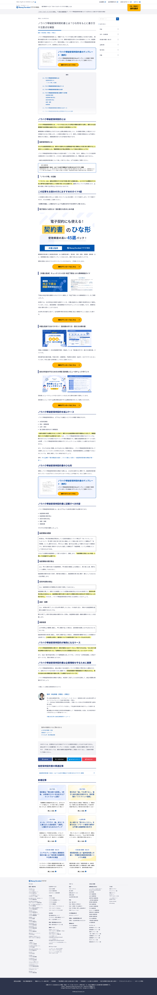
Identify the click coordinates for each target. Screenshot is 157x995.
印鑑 (101, 55)
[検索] (117, 18)
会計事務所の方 (112, 2)
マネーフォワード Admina (54, 908)
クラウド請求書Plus (33, 911)
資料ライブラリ (112, 888)
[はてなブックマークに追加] (74, 759)
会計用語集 (91, 892)
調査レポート (112, 893)
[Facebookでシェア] (45, 759)
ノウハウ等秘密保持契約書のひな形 (53, 89)
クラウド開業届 (52, 904)
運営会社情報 (17, 981)
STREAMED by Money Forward (55, 936)
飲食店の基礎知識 (93, 914)
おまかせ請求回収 (53, 890)
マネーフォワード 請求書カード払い (57, 930)
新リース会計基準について (55, 919)
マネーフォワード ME (114, 895)
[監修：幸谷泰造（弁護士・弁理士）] (41, 705)
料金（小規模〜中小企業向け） (76, 906)
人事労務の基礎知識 (93, 900)
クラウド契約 (52, 898)
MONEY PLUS (113, 898)
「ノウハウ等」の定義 (51, 82)
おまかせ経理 (52, 888)
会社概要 (101, 2)
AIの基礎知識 (92, 922)
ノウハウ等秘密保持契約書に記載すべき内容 (55, 93)
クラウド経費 (32, 918)
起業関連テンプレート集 (94, 937)
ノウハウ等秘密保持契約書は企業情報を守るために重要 (58, 111)
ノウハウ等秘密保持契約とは (51, 78)
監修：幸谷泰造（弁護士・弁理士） (47, 33)
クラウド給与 (32, 953)
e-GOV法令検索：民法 (47, 730)
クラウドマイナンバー (34, 962)
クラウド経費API (72, 927)
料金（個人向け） (73, 902)
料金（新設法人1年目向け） (75, 904)
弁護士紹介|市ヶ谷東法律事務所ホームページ (58, 716)
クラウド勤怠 (34, 946)
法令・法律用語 (104, 34)
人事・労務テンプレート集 (95, 933)
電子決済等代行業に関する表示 (108, 981)
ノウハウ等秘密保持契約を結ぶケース (54, 86)
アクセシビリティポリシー (126, 981)
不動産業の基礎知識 (93, 920)
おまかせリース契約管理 (54, 893)
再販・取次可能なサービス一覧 (56, 924)
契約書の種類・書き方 (105, 39)
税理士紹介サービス (73, 893)
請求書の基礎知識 (93, 902)
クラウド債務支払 (33, 921)
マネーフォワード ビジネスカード (56, 906)
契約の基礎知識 (62, 11)
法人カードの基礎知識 (94, 910)
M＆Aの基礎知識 (92, 918)
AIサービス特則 (139, 981)
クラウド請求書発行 (36, 908)
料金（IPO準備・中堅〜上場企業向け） (77, 908)
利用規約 (53, 981)
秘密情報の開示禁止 (50, 97)
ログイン (136, 2)
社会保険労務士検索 (73, 897)
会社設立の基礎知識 (93, 906)
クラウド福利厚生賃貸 (34, 965)
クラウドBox (34, 934)
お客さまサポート (125, 2)
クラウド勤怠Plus (35, 949)
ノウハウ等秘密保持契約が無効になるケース (55, 108)
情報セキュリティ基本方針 (42, 981)
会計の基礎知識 (92, 896)
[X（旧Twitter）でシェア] (60, 759)
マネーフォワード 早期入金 (55, 933)
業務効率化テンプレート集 (95, 941)
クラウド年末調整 (33, 956)
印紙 (101, 29)
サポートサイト (72, 888)
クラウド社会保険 (33, 959)
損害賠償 (48, 104)
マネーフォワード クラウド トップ (25, 2)
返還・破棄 (48, 102)
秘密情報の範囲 (49, 95)
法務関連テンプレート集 (94, 935)
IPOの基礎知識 (92, 908)
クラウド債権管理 (34, 915)
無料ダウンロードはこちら (67, 267)
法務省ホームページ (46, 732)
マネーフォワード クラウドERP (56, 910)
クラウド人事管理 (33, 943)
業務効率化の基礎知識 (94, 912)
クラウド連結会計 (33, 930)
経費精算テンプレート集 (94, 929)
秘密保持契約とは (50, 80)
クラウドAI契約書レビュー (55, 900)
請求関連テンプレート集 (94, 927)
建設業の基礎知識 (93, 916)
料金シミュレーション (74, 910)
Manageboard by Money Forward (56, 940)
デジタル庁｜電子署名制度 (48, 735)
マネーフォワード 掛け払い (35, 937)
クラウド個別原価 (33, 927)
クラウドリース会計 (34, 895)
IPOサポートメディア (73, 915)
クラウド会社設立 (53, 902)
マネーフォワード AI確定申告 (35, 902)
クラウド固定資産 (33, 924)
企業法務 (102, 45)
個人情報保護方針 (27, 981)
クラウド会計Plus (33, 892)
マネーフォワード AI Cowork (56, 949)
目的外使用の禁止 (50, 100)
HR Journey (112, 903)
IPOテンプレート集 (93, 939)
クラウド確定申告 (36, 899)
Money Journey (112, 901)
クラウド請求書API (73, 925)
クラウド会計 (32, 889)
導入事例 (71, 890)
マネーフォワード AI (55, 952)
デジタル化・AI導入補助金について (56, 917)
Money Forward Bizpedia (95, 889)
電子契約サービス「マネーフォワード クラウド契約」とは (57, 6)
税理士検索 (71, 895)
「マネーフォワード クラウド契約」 (47, 11)
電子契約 (102, 50)
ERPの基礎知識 (92, 894)
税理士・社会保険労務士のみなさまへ (77, 920)
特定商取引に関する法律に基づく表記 (68, 981)
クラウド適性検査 (33, 972)
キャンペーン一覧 (113, 890)
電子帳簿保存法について (54, 915)
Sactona (57, 943)
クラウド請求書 (36, 905)
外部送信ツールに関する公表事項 (89, 981)
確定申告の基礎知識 (93, 898)
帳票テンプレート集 (93, 931)
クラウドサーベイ (34, 969)
